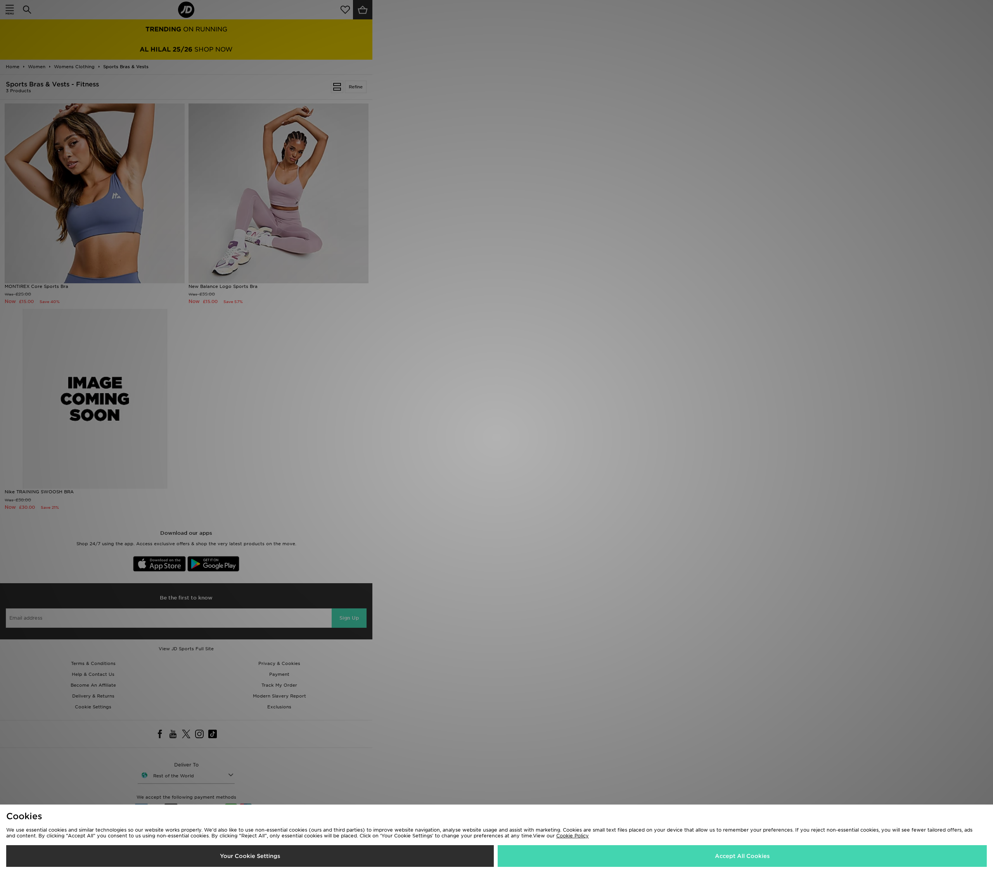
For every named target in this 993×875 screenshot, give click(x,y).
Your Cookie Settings (250, 856)
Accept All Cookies (742, 856)
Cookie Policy (572, 836)
